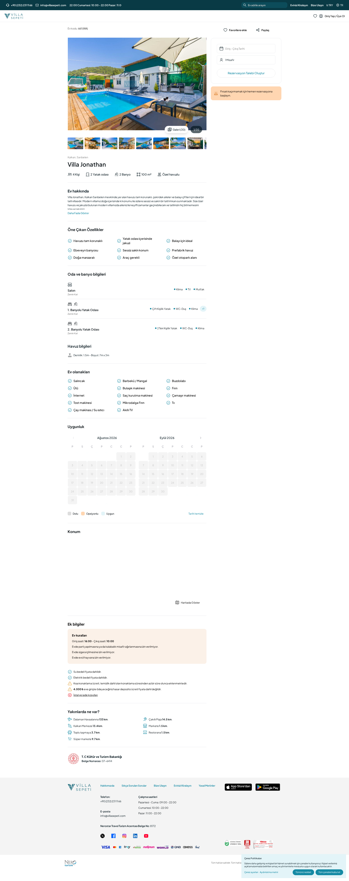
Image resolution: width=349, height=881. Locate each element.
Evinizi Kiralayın (299, 5)
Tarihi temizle (196, 513)
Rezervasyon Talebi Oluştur (246, 73)
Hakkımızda (107, 785)
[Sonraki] (201, 438)
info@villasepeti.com (53, 5)
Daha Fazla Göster (78, 213)
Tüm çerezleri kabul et (329, 872)
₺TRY (329, 5)
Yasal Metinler (207, 785)
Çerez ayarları (251, 872)
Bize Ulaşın (317, 5)
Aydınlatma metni (269, 872)
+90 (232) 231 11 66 (21, 5)
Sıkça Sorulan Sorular (134, 785)
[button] (72, 456)
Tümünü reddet (303, 872)
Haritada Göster (190, 602)
